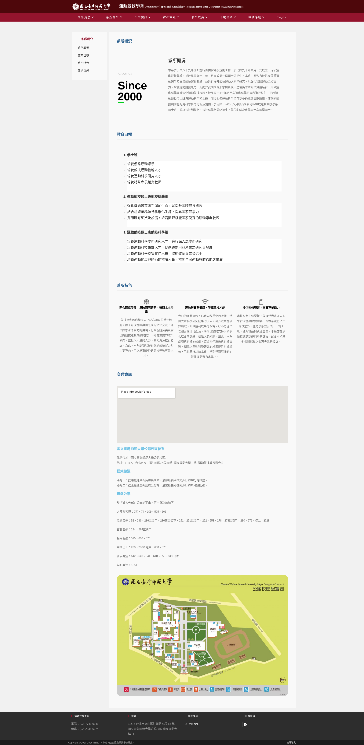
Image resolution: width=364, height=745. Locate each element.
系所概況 (83, 47)
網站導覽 (291, 742)
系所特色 (83, 63)
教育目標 (83, 55)
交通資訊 (83, 70)
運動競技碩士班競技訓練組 (147, 197)
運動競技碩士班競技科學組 (147, 232)
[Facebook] (245, 724)
